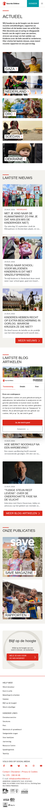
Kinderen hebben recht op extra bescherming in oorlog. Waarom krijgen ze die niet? (22, 322)
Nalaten (6, 699)
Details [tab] (22, 386)
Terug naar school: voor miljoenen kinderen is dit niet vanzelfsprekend (18, 270)
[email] (11, 766)
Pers (4, 725)
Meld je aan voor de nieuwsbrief (17, 657)
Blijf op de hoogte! (10, 703)
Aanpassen (21, 429)
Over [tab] (37, 386)
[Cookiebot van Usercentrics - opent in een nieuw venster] (32, 380)
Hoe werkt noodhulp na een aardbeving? (21, 446)
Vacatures (6, 721)
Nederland (22, 209)
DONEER (33, 3)
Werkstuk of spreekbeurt (12, 729)
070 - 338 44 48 (13, 775)
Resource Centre (9, 745)
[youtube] (41, 766)
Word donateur (8, 687)
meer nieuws (27, 340)
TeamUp (6, 753)
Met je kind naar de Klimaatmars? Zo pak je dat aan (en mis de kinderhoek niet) (21, 218)
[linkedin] (26, 766)
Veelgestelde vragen (10, 733)
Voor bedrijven (8, 737)
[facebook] (4, 766)
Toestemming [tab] (8, 386)
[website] (18, 766)
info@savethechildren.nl (19, 779)
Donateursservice (9, 717)
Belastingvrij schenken (11, 695)
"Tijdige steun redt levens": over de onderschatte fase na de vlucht (20, 495)
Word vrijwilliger (9, 707)
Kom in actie (7, 691)
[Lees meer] (22, 195)
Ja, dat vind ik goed (22, 423)
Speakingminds (8, 750)
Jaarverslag (7, 741)
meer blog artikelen (21, 513)
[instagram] (33, 766)
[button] (42, 4)
